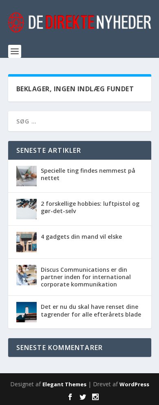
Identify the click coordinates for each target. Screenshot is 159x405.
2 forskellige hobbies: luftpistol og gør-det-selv (90, 207)
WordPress (134, 384)
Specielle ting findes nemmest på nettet (88, 174)
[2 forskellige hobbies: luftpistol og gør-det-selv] (26, 209)
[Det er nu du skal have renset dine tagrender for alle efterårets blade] (26, 312)
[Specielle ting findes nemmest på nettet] (26, 176)
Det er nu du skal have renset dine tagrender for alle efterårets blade (91, 310)
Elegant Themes (64, 384)
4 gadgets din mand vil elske (81, 236)
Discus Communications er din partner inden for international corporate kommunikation (86, 277)
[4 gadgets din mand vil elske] (26, 242)
